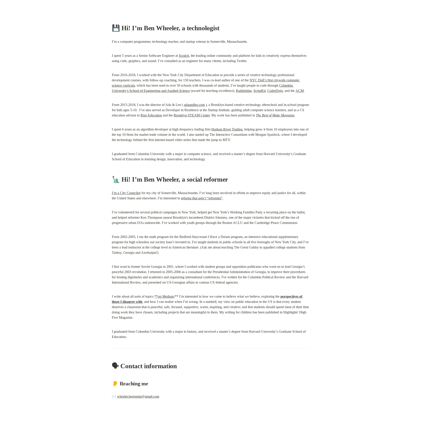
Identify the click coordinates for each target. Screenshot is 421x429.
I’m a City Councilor (126, 193)
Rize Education (151, 115)
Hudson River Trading (227, 129)
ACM (300, 91)
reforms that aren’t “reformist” (201, 198)
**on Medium (164, 296)
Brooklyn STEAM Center (192, 115)
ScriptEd (259, 91)
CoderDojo (275, 91)
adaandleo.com (194, 105)
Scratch (184, 55)
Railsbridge (244, 91)
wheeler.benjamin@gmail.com (138, 396)
